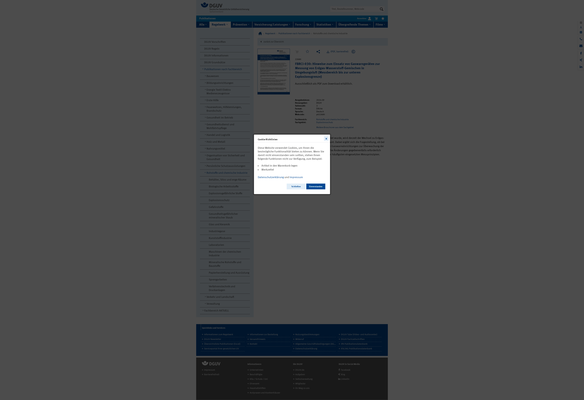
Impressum (296, 177)
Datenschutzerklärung (271, 177)
